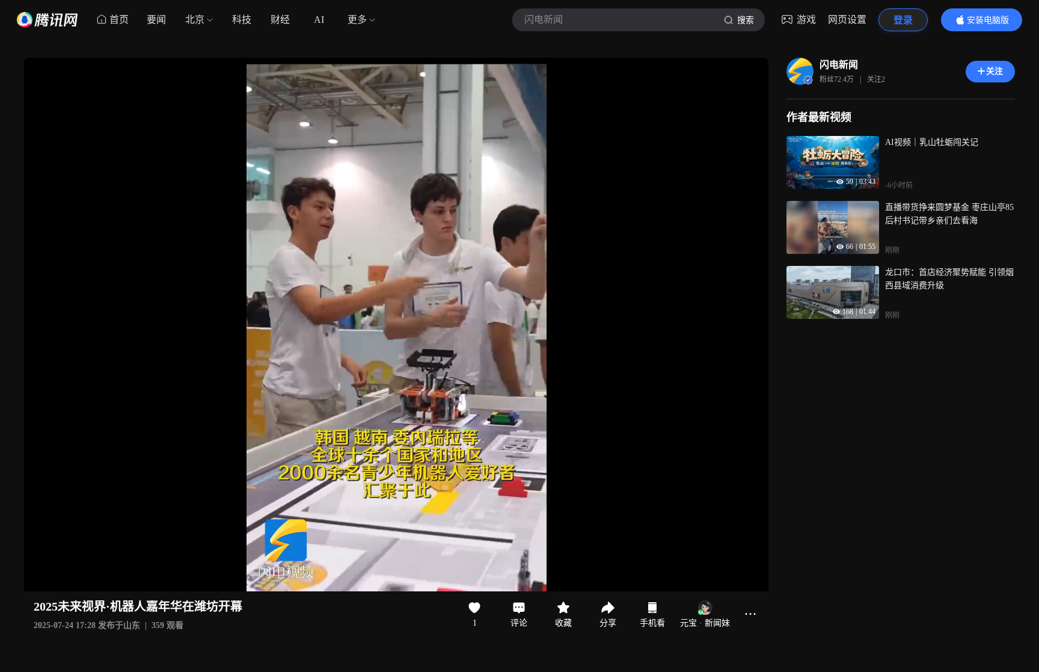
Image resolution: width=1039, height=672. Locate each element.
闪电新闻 (839, 65)
